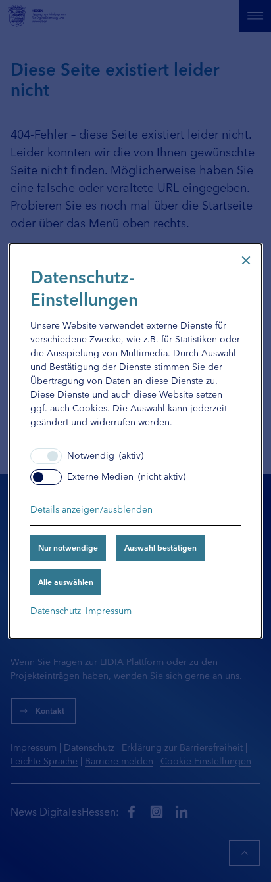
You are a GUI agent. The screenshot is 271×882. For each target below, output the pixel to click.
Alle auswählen (65, 581)
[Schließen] (246, 259)
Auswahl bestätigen (160, 547)
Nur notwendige (68, 547)
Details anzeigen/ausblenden (91, 508)
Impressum (109, 609)
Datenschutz (55, 609)
